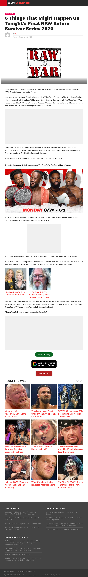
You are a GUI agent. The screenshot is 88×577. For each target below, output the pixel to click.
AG (16, 34)
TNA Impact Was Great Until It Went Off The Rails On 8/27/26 (43, 414)
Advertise (20, 572)
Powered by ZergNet (76, 381)
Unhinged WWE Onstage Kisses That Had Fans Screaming (16, 485)
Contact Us (30, 572)
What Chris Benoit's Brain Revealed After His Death (43, 483)
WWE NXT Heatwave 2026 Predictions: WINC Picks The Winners (70, 414)
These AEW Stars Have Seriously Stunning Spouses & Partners (15, 449)
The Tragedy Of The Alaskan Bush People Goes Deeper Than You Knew (40, 294)
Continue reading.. (44, 354)
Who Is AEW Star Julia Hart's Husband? (41, 448)
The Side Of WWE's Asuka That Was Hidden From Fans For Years (70, 485)
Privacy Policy (9, 572)
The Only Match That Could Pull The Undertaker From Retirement (70, 449)
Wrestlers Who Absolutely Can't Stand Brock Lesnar (15, 414)
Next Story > (43, 373)
